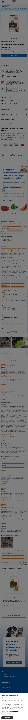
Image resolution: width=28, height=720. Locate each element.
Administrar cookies (7, 713)
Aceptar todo (7, 717)
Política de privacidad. (14, 711)
